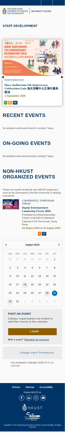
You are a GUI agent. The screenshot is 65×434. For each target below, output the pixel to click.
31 (47, 259)
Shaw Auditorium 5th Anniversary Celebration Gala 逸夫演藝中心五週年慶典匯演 (31, 88)
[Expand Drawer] (47, 3)
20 (40, 284)
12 (32, 276)
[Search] (59, 2)
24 (17, 293)
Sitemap (30, 387)
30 (40, 259)
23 (10, 293)
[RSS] (5, 364)
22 (54, 284)
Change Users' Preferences (37, 352)
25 (25, 293)
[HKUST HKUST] (15, 11)
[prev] (6, 245)
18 (25, 284)
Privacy (16, 387)
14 (47, 276)
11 (25, 276)
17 (17, 284)
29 (32, 259)
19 (32, 284)
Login (34, 331)
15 (54, 276)
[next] (59, 245)
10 (17, 276)
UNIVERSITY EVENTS (41, 11)
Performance (14, 80)
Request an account (36, 339)
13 (40, 276)
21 (47, 284)
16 (10, 284)
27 (17, 259)
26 (10, 259)
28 (25, 259)
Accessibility (46, 387)
